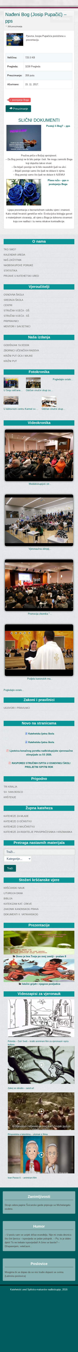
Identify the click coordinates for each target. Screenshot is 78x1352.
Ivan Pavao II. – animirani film (22, 1178)
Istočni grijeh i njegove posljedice (41, 984)
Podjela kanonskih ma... (40, 678)
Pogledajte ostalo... (63, 379)
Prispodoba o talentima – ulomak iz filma (28, 1134)
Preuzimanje (20, 108)
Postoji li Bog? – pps (58, 126)
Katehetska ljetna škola (41, 733)
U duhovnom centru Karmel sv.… (21, 409)
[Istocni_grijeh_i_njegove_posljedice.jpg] (39, 970)
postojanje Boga (20, 100)
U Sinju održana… (13, 390)
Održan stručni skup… (53, 409)
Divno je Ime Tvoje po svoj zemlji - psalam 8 (41, 956)
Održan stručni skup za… (39, 390)
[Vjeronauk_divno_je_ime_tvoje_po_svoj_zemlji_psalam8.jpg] (39, 942)
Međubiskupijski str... (40, 484)
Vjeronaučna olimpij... (40, 548)
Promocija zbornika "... (40, 613)
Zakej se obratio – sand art (21, 1088)
